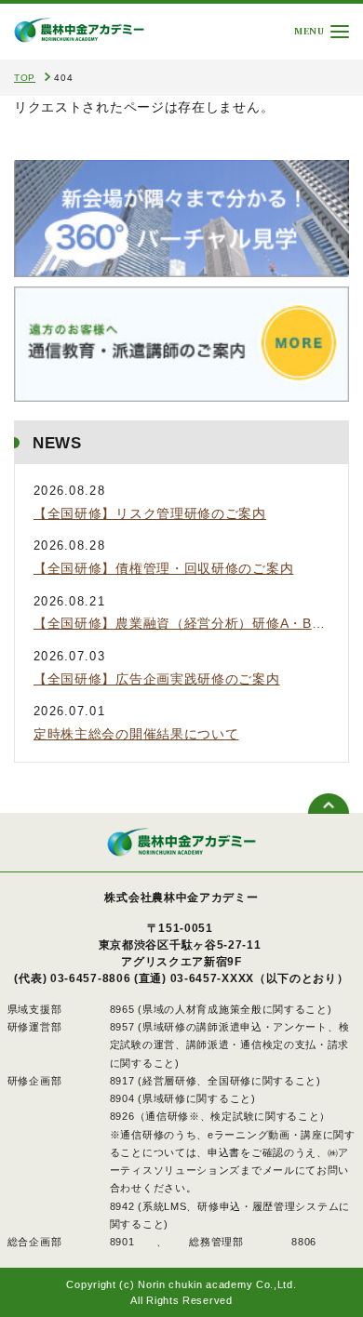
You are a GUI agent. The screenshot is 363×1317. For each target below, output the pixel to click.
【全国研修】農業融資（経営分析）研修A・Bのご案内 (181, 623)
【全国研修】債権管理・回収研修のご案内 (163, 568)
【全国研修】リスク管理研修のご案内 (150, 513)
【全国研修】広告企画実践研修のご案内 (157, 679)
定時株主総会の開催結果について (136, 733)
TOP (24, 78)
